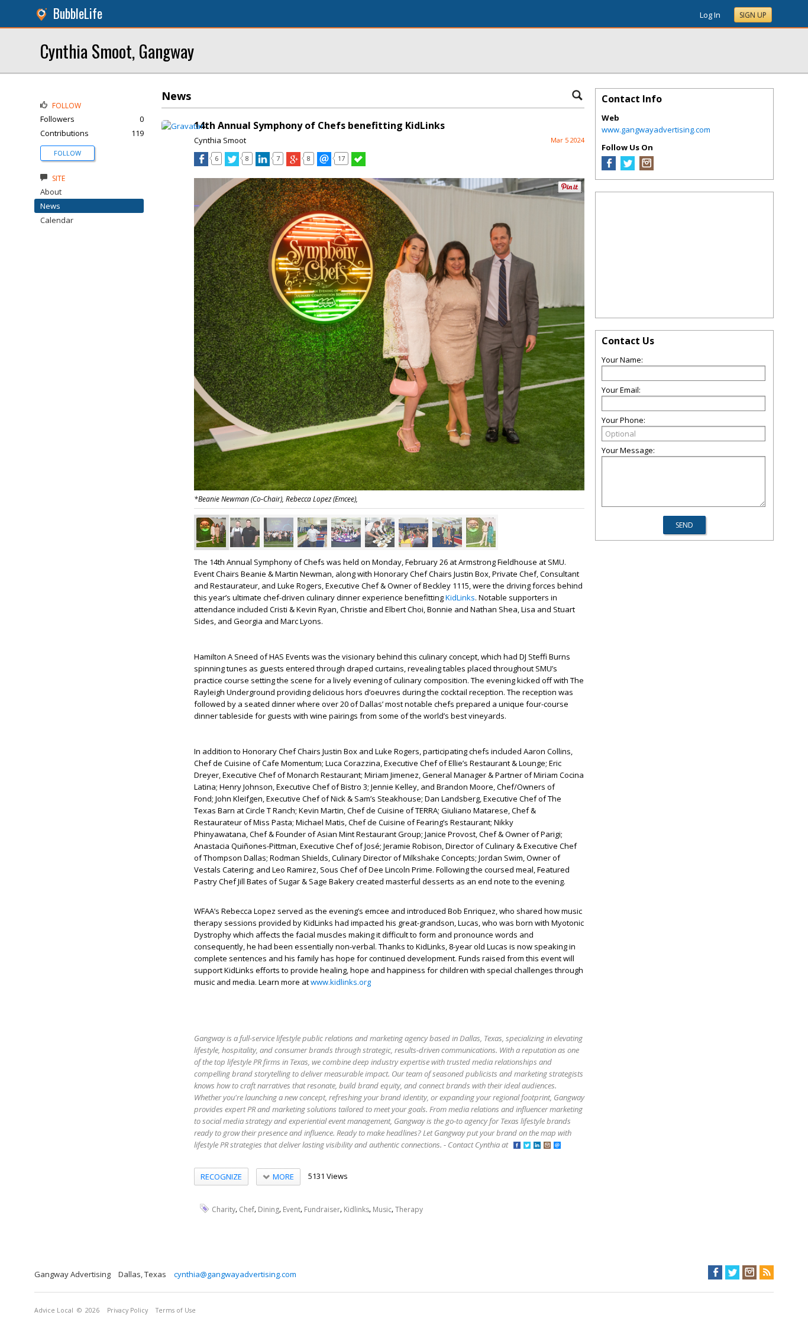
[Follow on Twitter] (527, 1146)
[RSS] (766, 1272)
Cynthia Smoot (220, 140)
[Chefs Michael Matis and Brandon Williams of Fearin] (346, 532)
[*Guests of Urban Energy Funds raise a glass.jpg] (413, 532)
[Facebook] (609, 167)
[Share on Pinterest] (569, 190)
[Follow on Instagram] (547, 1146)
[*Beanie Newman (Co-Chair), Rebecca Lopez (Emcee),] (211, 532)
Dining (268, 1209)
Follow (67, 152)
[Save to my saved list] (358, 163)
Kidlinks (356, 1209)
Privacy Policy (127, 1310)
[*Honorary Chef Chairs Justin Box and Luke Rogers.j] (245, 532)
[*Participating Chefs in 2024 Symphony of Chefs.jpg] (279, 532)
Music (382, 1209)
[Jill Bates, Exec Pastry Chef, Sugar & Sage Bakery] (312, 532)
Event (291, 1209)
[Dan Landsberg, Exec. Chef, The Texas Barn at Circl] (380, 532)
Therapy (409, 1209)
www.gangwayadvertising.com (656, 129)
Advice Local (53, 1310)
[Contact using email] (557, 1146)
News (50, 206)
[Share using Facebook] (201, 163)
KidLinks (460, 597)
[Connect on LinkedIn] (537, 1146)
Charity (223, 1209)
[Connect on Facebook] (517, 1146)
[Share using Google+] (293, 163)
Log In (710, 14)
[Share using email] (324, 163)
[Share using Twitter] (232, 163)
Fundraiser (322, 1209)
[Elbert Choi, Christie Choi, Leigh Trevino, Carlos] (447, 532)
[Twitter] (627, 167)
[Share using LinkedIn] (263, 163)
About (51, 191)
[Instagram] (646, 167)
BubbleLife (77, 13)
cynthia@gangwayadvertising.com (235, 1274)
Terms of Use (176, 1310)
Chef (246, 1209)
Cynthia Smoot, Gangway (117, 50)
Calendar (56, 220)
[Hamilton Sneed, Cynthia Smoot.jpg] (481, 532)
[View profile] (182, 126)
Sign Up (753, 15)
